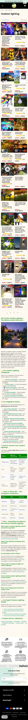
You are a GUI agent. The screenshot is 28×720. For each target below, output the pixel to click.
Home (2, 10)
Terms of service (6, 714)
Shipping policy (13, 714)
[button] (2, 5)
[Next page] (21, 312)
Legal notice (14, 716)
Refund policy (16, 712)
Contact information (22, 714)
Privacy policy (23, 712)
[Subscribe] (25, 678)
